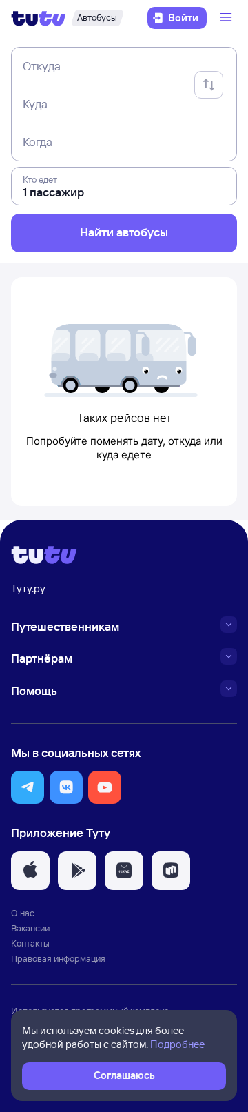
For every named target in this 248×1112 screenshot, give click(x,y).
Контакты (30, 943)
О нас (22, 912)
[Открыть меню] (227, 18)
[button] (27, 787)
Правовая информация (58, 958)
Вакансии (30, 927)
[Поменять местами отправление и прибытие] (208, 85)
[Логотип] (38, 18)
